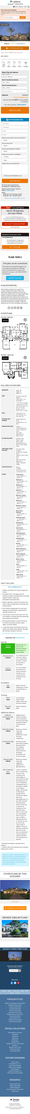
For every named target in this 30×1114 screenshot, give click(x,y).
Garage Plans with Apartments (15, 1043)
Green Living (15, 1062)
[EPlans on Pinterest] (18, 983)
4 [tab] (8, 42)
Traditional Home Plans (15, 1020)
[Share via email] (8, 308)
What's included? (6, 74)
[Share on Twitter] (18, 308)
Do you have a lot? (7, 143)
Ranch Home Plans (15, 1018)
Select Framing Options (9, 85)
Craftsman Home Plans (15, 1012)
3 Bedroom (15, 1038)
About (12, 993)
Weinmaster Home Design (15, 1073)
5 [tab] (11, 42)
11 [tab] (26, 42)
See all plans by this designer (15, 908)
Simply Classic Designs (15, 1067)
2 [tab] (3, 42)
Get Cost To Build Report (15, 224)
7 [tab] (16, 42)
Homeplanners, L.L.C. (15, 1064)
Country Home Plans (15, 1010)
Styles (9, 991)
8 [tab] (18, 42)
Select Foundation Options (10, 80)
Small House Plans (15, 1049)
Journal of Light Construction (15, 1089)
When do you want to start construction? (13, 138)
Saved (16, 6)
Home (2, 52)
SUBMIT (22, 17)
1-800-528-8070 (18, 4)
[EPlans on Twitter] (15, 983)
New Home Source (15, 1084)
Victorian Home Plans (15, 1021)
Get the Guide (15, 247)
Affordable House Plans (15, 1032)
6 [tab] (13, 42)
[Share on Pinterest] (21, 308)
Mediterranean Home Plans (16, 52)
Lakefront (15, 1045)
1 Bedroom (15, 1034)
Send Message (15, 181)
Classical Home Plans (15, 1007)
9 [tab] (21, 42)
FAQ (27, 991)
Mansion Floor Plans (15, 1047)
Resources (16, 991)
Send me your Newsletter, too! (13, 176)
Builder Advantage (15, 1086)
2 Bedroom (15, 1036)
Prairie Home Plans (15, 1016)
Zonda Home (15, 1091)
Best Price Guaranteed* (20, 97)
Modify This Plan (15, 278)
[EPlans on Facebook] (11, 983)
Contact (17, 993)
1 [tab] (1, 42)
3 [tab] (6, 42)
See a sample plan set (15, 587)
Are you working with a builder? (11, 149)
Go (19, 970)
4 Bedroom (15, 1040)
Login (25, 6)
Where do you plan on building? (11, 154)
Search (4, 991)
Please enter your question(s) (11, 163)
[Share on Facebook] (15, 308)
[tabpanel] (15, 31)
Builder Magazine (15, 1087)
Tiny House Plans (15, 1051)
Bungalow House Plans (15, 1005)
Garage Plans (15, 1042)
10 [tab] (23, 42)
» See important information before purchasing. (15, 633)
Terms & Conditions (15, 13)
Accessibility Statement (15, 1108)
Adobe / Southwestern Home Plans (15, 1003)
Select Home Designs (15, 1065)
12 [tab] (28, 42)
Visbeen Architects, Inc (15, 1071)
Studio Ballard (15, 1069)
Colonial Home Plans (15, 1009)
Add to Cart (15, 110)
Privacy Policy (22, 198)
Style (6, 52)
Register (21, 6)
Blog (22, 991)
